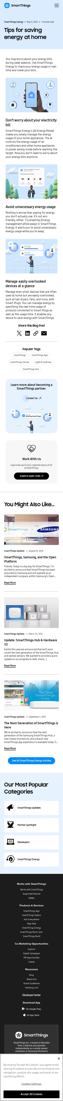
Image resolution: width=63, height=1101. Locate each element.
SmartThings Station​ (31, 915)
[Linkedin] (27, 333)
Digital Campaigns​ (31, 953)
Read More (10, 582)
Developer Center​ (31, 995)
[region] (31, 1077)
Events (32, 962)
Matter (32, 898)
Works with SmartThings (31, 889)
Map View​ (31, 923)
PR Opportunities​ (31, 957)
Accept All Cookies (32, 1094)
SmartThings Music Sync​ (31, 932)
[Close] (59, 1058)
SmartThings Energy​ (31, 928)
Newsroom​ (32, 979)
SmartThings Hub (31, 369)
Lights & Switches (43, 362)
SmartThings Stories (19, 362)
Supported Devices (31, 894)
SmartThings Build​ (31, 936)
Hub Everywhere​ (31, 919)
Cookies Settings (31, 1084)
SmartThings (20, 355)
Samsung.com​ (31, 987)
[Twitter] (19, 333)
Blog (31, 975)
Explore (31, 949)
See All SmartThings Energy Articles (31, 760)
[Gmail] (44, 333)
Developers (24, 842)
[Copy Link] (35, 333)
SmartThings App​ (31, 911)
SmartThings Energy (13, 22)
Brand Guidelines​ (31, 983)
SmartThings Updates (14, 551)
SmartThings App (40, 355)
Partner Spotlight (27, 825)
